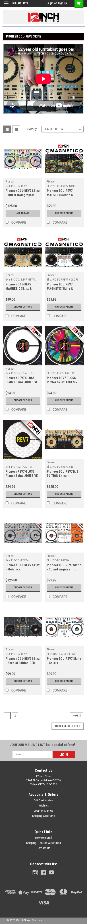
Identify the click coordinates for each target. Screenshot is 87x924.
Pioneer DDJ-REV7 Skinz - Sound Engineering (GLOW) (64, 569)
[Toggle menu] (6, 6)
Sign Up (62, 3)
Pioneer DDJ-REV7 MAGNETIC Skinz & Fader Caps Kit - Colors (63, 289)
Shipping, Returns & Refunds (43, 842)
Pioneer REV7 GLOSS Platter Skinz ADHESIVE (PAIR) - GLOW (63, 382)
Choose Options (64, 213)
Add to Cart (23, 213)
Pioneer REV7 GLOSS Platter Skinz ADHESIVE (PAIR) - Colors (22, 382)
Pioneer (10, 181)
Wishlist (44, 805)
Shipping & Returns (43, 815)
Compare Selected (67, 726)
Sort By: (32, 129)
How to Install (43, 837)
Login (50, 3)
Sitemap (37, 920)
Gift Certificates (43, 800)
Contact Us (43, 848)
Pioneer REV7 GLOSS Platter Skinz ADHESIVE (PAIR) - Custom (22, 476)
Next (75, 715)
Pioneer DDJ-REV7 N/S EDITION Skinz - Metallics (62, 476)
